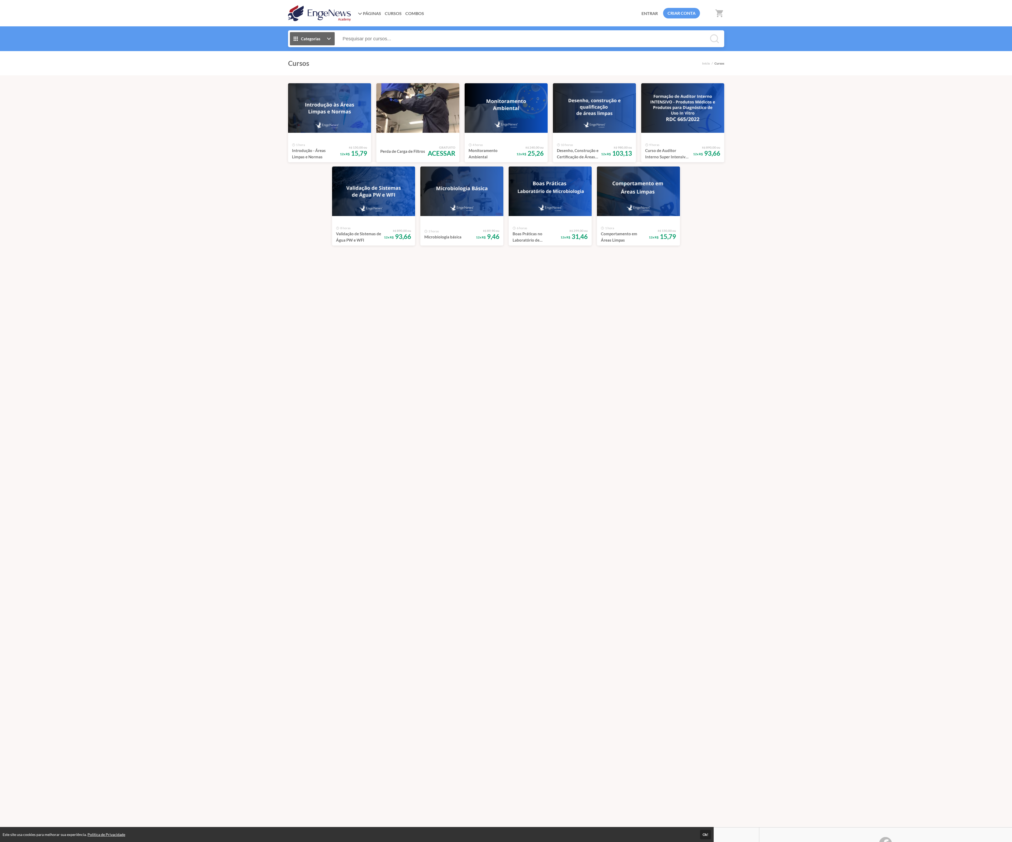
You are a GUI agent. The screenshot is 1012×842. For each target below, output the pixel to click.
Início (706, 63)
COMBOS (414, 13)
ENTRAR (649, 13)
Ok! (705, 835)
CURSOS (393, 13)
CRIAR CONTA (681, 13)
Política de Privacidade (106, 834)
